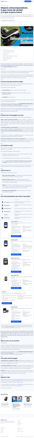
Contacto (32, 436)
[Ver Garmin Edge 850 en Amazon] (2, 205)
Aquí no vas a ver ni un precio (7, 57)
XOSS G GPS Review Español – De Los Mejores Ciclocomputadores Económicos (17, 405)
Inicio (1, 5)
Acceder (23, 1)
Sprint (19, 421)
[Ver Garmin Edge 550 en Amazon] (2, 202)
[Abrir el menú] (32, 1)
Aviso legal (17, 436)
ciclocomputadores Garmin (20, 379)
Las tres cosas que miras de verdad (8, 50)
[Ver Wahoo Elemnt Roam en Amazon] (2, 208)
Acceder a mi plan (20, 431)
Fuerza (2, 432)
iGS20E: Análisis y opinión (28, 404)
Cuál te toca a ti (5, 54)
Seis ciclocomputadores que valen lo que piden (10, 55)
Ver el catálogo (20, 428)
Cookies (25, 436)
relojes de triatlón (16, 380)
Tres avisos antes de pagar (7, 58)
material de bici (21, 384)
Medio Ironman (20, 423)
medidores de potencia (19, 135)
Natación (2, 428)
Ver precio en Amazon (15, 236)
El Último (4, 1)
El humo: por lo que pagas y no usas (8, 51)
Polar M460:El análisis (5, 404)
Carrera (2, 431)
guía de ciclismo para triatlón (11, 187)
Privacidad (21, 436)
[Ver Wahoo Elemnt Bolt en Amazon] (2, 212)
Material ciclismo (5, 5)
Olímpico (19, 422)
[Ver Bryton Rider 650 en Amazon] (2, 218)
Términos (28, 436)
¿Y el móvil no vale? (6, 53)
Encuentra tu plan (28, 1)
